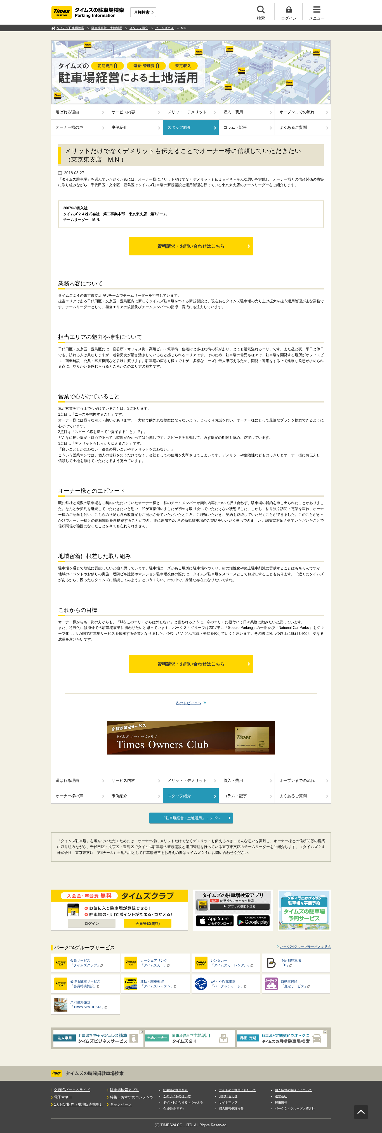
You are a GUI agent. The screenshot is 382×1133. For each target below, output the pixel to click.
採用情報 (281, 1102)
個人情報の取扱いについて (293, 1090)
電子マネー (63, 1097)
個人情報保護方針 (231, 1108)
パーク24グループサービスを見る (305, 947)
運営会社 (281, 1096)
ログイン (91, 923)
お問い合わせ (228, 1096)
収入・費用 (233, 112)
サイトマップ (228, 1102)
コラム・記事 (235, 127)
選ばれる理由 (67, 112)
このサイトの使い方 (177, 1096)
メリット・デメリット (187, 112)
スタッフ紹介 (179, 127)
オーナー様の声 (69, 127)
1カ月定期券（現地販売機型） (78, 1104)
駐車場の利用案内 (175, 1090)
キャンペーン (121, 1104)
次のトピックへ (188, 703)
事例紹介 (119, 127)
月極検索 (142, 12)
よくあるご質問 (293, 127)
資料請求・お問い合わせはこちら (191, 246)
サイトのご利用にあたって (237, 1090)
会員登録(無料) (148, 923)
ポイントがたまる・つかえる (183, 1102)
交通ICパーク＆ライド (72, 1090)
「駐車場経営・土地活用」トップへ (191, 818)
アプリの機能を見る (242, 906)
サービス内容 (123, 112)
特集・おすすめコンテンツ (132, 1097)
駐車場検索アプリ (124, 1090)
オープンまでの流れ (297, 112)
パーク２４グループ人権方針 (295, 1108)
